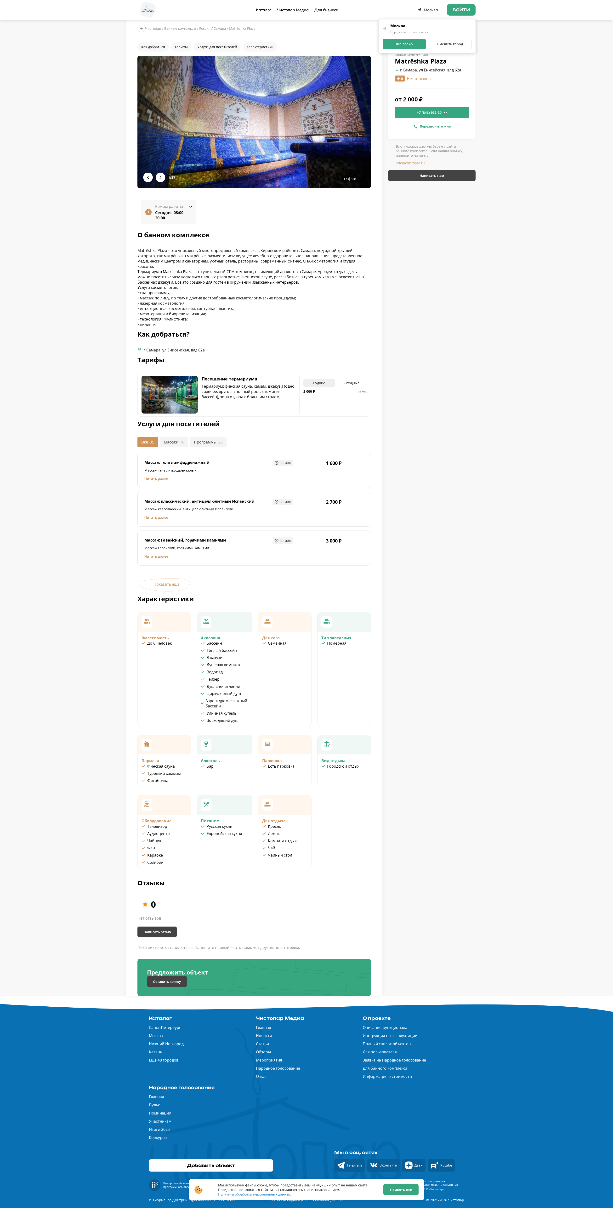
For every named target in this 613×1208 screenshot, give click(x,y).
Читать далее (156, 478)
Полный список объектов (387, 1043)
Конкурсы (158, 1137)
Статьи (262, 1043)
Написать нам (432, 176)
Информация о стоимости (387, 1076)
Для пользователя (380, 1052)
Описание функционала (385, 1027)
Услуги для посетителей (217, 47)
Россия (204, 28)
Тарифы (181, 47)
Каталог (263, 9)
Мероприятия (269, 1060)
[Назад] (141, 28)
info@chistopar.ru (410, 163)
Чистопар (153, 28)
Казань (155, 1052)
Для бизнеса (326, 9)
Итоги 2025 (159, 1129)
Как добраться (153, 47)
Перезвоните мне (435, 126)
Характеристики (260, 47)
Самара (220, 28)
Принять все (401, 1189)
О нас (261, 1076)
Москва (156, 1035)
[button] (254, 122)
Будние (319, 383)
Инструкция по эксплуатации (390, 1035)
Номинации (160, 1113)
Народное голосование (278, 1068)
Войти (461, 9)
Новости (264, 1035)
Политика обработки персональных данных (254, 1194)
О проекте (377, 1018)
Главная (263, 1027)
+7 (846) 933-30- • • (432, 113)
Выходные (350, 383)
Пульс (154, 1105)
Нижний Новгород (166, 1043)
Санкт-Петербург (165, 1027)
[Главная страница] (147, 10)
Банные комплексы (180, 28)
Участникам (160, 1121)
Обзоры (263, 1052)
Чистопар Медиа (293, 9)
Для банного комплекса (385, 1068)
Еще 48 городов (163, 1060)
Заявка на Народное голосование (394, 1060)
